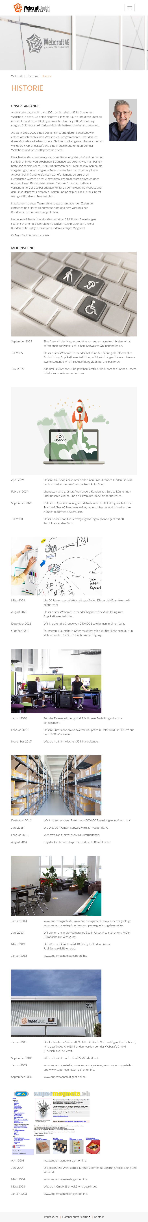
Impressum (51, 1216)
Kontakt (99, 1216)
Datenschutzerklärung (76, 1216)
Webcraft (17, 76)
